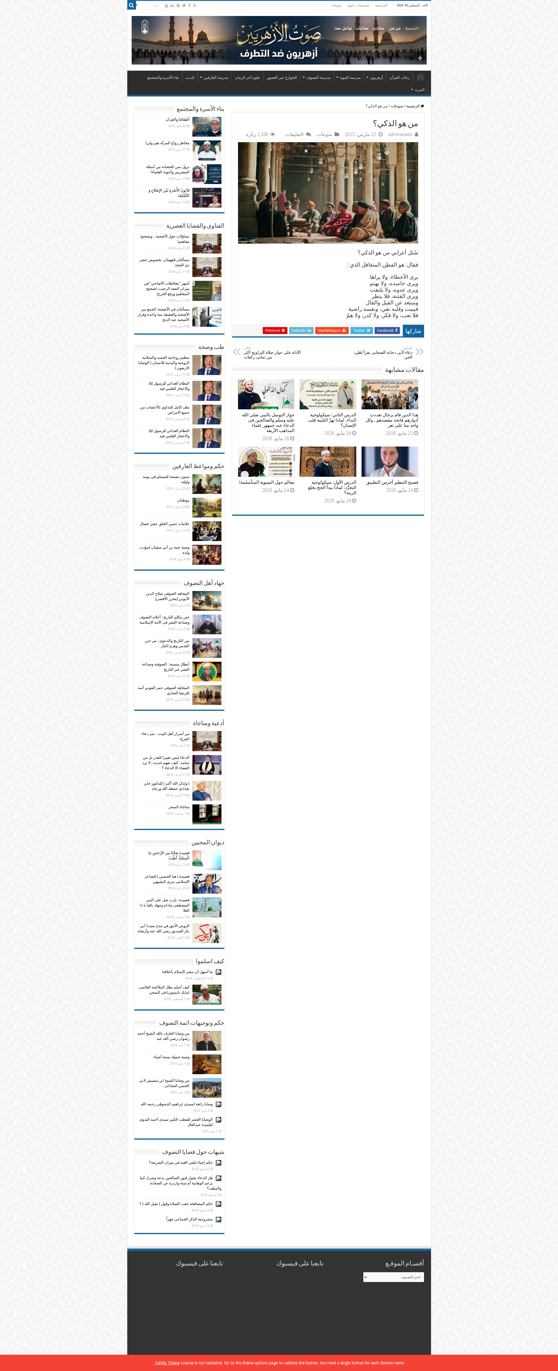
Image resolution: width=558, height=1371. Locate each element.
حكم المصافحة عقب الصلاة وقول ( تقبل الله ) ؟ (176, 1204)
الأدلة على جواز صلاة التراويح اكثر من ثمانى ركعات (272, 352)
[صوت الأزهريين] (279, 39)
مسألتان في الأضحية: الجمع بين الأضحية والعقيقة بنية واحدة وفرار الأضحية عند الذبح (163, 314)
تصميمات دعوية (358, 5)
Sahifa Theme (167, 1363)
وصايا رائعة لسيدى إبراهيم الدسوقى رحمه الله (177, 1104)
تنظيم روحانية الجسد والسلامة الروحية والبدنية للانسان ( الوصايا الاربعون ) (163, 362)
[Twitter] (184, 5)
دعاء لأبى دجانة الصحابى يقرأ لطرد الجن (383, 352)
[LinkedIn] (172, 5)
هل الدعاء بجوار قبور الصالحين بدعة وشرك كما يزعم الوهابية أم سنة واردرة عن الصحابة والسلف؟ (180, 1183)
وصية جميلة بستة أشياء (171, 1057)
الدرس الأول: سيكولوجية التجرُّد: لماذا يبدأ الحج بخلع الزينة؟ (332, 487)
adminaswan (400, 134)
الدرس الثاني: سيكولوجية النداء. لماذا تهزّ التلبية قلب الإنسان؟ (332, 420)
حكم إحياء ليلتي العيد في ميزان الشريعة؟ (181, 1162)
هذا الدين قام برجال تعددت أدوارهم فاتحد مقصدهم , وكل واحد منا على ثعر (392, 420)
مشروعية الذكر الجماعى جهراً (189, 1219)
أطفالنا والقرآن (177, 119)
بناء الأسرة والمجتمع (163, 77)
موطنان (183, 500)
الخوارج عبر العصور (282, 77)
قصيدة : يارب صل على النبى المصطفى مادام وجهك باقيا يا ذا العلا (164, 905)
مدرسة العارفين (216, 77)
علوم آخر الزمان (247, 77)
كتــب (189, 77)
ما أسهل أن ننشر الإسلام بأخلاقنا (187, 972)
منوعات (335, 5)
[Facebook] (189, 5)
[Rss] (194, 5)
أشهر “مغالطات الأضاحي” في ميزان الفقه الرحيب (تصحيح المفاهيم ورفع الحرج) (166, 288)
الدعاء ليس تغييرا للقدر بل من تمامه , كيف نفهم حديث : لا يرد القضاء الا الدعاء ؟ (165, 762)
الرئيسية (381, 5)
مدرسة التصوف (318, 77)
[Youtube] (166, 5)
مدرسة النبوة (350, 77)
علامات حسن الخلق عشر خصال (164, 524)
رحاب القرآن (399, 77)
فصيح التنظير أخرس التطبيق (392, 482)
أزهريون (376, 77)
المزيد (420, 90)
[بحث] (131, 5)
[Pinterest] (178, 5)
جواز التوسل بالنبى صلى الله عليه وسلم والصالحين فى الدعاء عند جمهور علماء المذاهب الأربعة (268, 422)
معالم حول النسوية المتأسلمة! (266, 482)
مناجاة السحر (179, 807)
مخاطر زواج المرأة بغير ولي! (167, 143)
